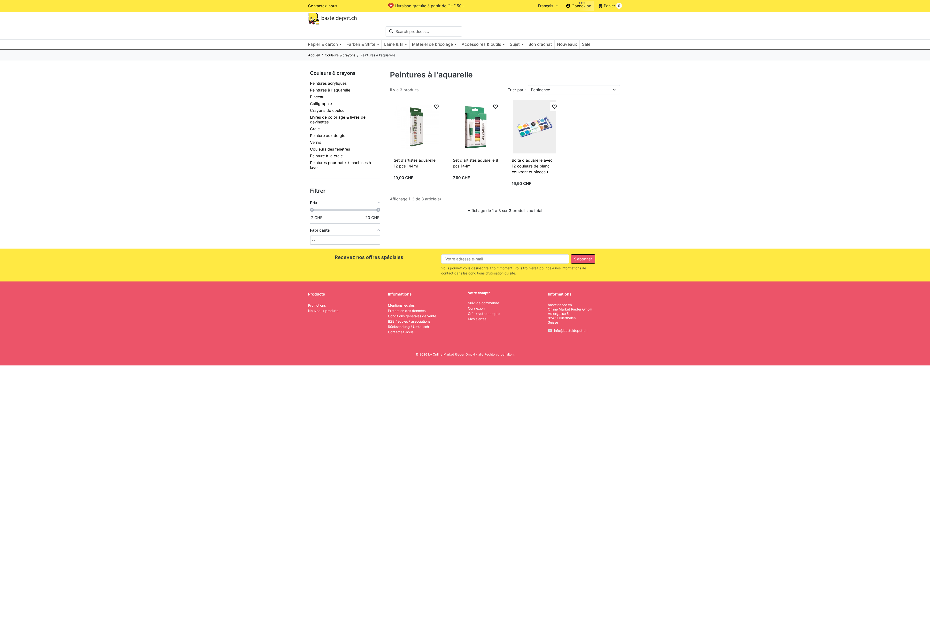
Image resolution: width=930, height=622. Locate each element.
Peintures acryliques (328, 83)
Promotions (317, 305)
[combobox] (424, 31)
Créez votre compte (484, 313)
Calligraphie (321, 103)
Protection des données (407, 311)
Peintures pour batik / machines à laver (340, 165)
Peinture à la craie (326, 155)
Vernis (315, 142)
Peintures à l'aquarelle (330, 90)
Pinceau (317, 96)
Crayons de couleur (328, 110)
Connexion (476, 308)
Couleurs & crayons (333, 73)
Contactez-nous (322, 5)
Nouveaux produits (323, 311)
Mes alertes (477, 319)
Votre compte (479, 293)
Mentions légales (401, 305)
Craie (315, 128)
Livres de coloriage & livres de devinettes (337, 119)
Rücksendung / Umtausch (408, 327)
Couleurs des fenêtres (330, 149)
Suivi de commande (483, 303)
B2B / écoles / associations (409, 321)
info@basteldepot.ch (570, 330)
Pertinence (540, 89)
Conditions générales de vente (412, 316)
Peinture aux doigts (327, 135)
